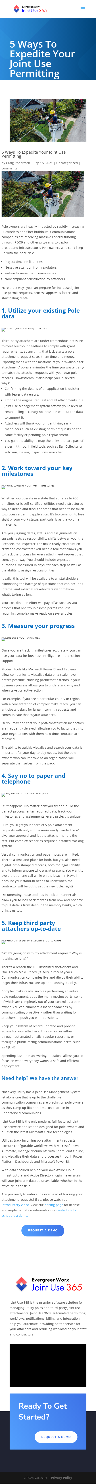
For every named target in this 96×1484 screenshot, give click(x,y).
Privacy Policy (61, 1478)
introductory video (15, 1205)
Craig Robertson (18, 163)
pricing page (53, 1205)
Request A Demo (43, 1231)
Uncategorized (67, 163)
